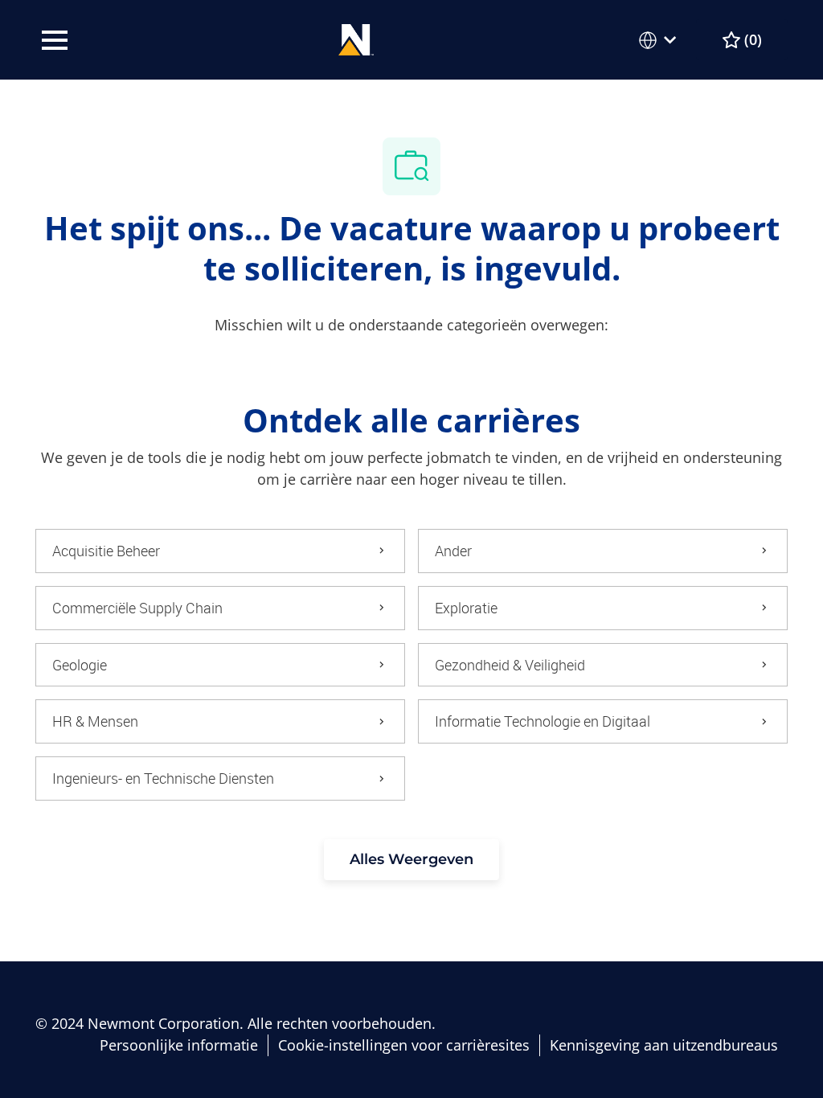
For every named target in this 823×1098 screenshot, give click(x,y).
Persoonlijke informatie (179, 1045)
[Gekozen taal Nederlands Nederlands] (660, 39)
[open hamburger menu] (54, 40)
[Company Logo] (356, 37)
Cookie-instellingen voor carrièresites (404, 1045)
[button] (411, 859)
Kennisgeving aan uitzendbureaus (664, 1045)
